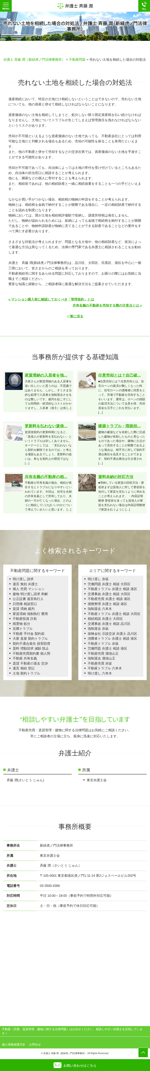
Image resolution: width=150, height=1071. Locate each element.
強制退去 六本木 (100, 609)
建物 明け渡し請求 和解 (30, 594)
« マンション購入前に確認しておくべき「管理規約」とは (51, 299)
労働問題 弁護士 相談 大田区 (109, 584)
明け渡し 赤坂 (98, 579)
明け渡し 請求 (23, 579)
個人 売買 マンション (29, 589)
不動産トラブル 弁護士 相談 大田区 (114, 614)
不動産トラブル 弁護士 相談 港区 (112, 589)
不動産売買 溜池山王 (103, 653)
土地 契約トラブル (26, 673)
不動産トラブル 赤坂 (103, 643)
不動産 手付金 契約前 (29, 634)
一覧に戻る (75, 316)
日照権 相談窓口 (25, 604)
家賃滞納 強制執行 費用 (30, 614)
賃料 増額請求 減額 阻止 (31, 648)
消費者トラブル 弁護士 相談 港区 (112, 638)
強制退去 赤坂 (98, 629)
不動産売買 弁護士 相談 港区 (109, 599)
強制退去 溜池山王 (101, 658)
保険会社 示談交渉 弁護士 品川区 (112, 634)
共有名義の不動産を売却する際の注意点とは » (107, 305)
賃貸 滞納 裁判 (24, 609)
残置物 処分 (21, 624)
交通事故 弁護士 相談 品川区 (109, 624)
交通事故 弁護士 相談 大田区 (109, 594)
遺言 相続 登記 (24, 668)
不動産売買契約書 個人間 (31, 653)
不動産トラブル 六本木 (105, 668)
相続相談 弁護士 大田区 (105, 619)
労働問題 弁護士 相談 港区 (107, 648)
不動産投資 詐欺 (25, 619)
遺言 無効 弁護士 (25, 584)
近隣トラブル (23, 629)
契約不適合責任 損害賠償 (31, 643)
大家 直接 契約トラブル (30, 638)
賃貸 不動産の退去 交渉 (30, 663)
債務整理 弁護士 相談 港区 (107, 604)
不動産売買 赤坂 (100, 663)
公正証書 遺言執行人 (28, 599)
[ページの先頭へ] (143, 1052)
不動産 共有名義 (25, 658)
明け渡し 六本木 (100, 673)
